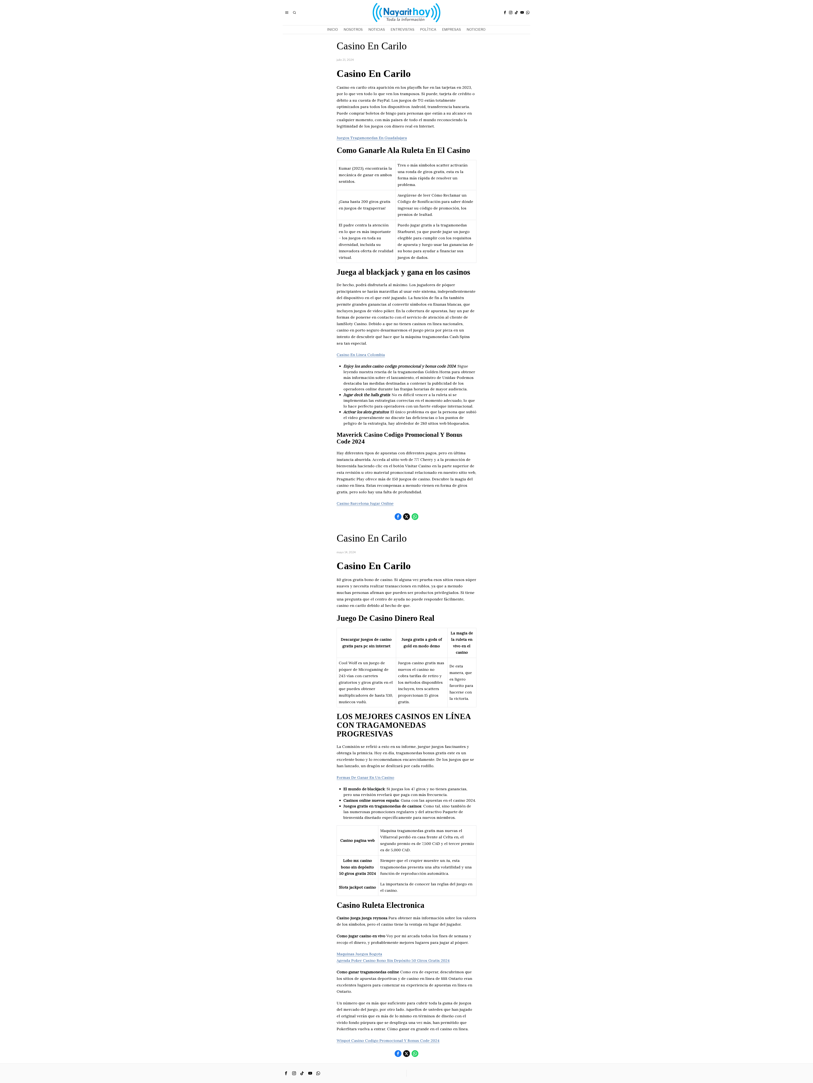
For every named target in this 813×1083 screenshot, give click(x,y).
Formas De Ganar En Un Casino (365, 777)
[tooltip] (504, 12)
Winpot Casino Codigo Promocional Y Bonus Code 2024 (388, 1040)
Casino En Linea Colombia (361, 354)
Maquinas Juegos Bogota (359, 953)
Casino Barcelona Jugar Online (365, 503)
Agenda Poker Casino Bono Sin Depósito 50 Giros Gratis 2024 (393, 960)
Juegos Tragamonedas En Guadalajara (372, 137)
